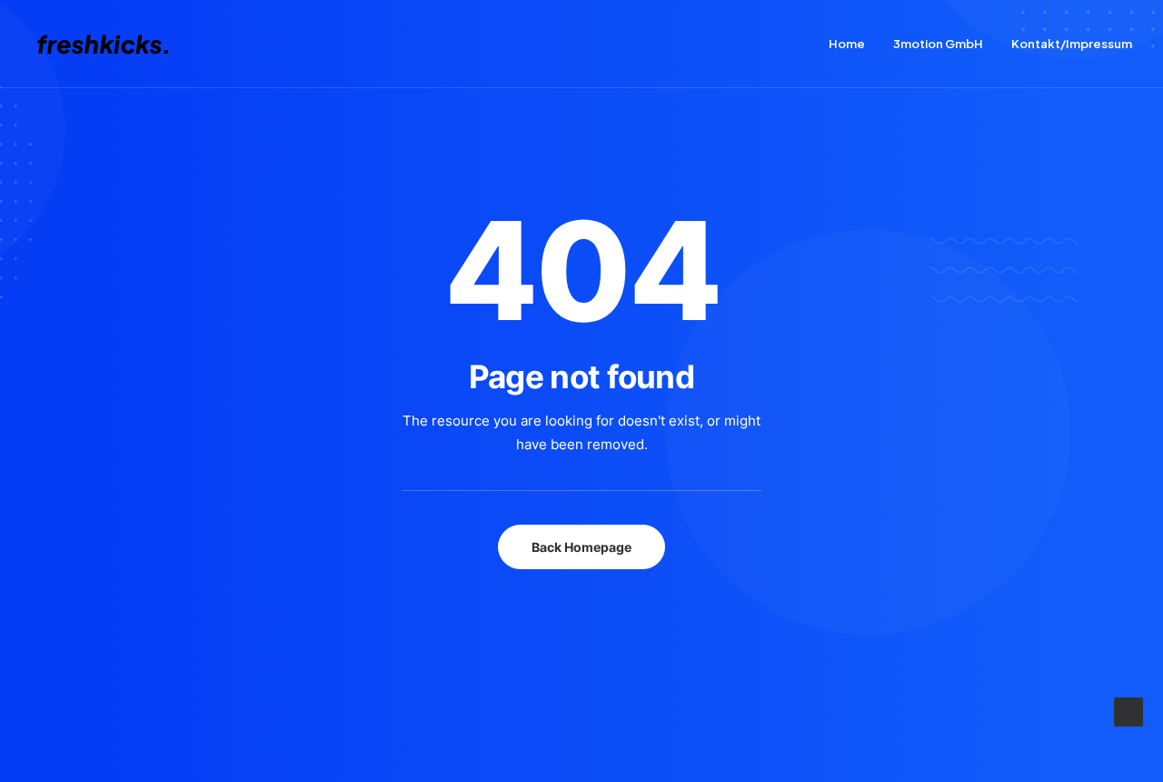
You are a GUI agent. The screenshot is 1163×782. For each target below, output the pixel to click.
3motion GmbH (938, 43)
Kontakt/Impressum (1071, 43)
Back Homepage (581, 547)
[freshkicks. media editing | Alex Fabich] (112, 44)
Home (847, 43)
